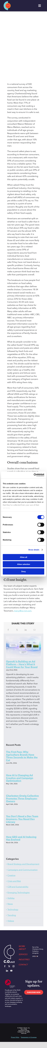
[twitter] (9, 966)
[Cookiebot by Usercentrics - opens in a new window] (33, 475)
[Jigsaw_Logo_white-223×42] (37, 957)
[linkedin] (7, 971)
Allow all (23, 557)
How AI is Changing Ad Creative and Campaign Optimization (19, 778)
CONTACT (23, 964)
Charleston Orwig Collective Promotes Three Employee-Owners (22, 798)
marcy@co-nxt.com (22, 611)
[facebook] (5, 966)
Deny (23, 571)
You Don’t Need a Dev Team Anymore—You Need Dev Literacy (22, 819)
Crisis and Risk (14, 881)
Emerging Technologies (18, 892)
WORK (22, 946)
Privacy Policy (15, 1037)
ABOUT (22, 949)
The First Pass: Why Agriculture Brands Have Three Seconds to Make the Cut (22, 756)
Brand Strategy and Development (23, 864)
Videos (10, 921)
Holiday (11, 898)
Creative (11, 875)
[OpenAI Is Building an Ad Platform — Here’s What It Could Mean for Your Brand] (23, 647)
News (10, 904)
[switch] (40, 525)
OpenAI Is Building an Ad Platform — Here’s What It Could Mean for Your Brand (21, 664)
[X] (17, 629)
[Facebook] (8, 629)
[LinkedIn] (26, 629)
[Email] (34, 629)
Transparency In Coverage (29, 1037)
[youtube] (11, 971)
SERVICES (23, 954)
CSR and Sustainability (17, 887)
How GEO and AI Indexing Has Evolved (21, 838)
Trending (11, 915)
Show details (33, 550)
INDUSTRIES (24, 959)
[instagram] (13, 966)
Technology (12, 909)
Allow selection (23, 564)
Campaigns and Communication (22, 870)
